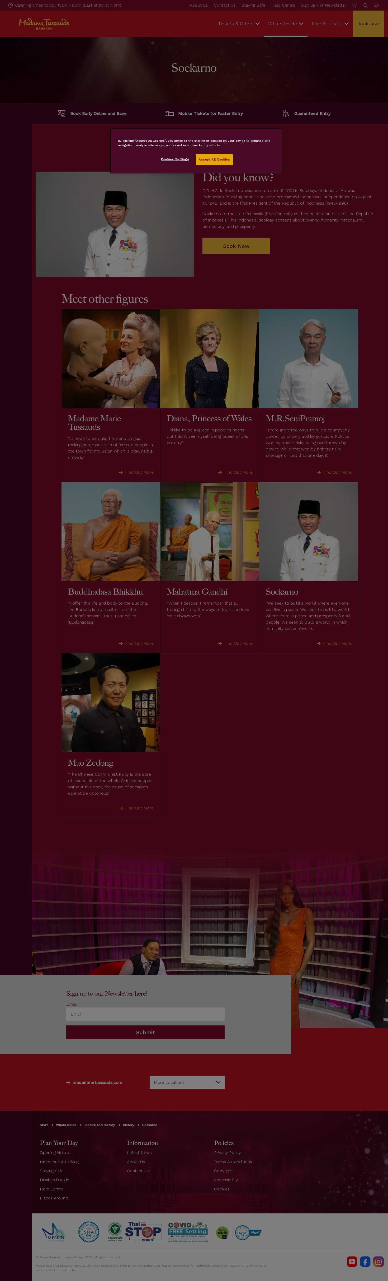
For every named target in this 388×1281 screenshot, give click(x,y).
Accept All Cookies (214, 159)
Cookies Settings (175, 159)
